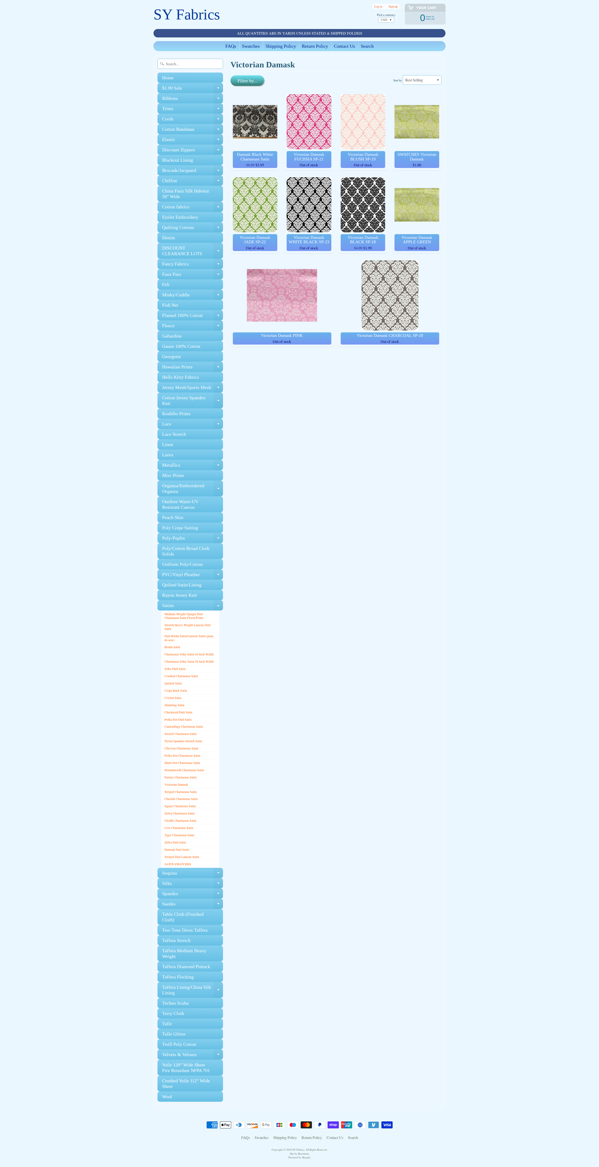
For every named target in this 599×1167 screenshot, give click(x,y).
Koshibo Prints (176, 413)
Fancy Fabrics (192, 265)
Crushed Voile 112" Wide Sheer (186, 1083)
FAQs (230, 46)
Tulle (167, 1023)
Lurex (167, 454)
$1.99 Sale (192, 89)
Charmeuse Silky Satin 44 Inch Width (189, 654)
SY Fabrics (186, 14)
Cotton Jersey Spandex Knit (192, 400)
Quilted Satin (173, 683)
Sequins (192, 874)
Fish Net (170, 305)
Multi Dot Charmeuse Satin (182, 763)
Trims (192, 110)
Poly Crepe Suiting (180, 527)
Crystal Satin (172, 698)
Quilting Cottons (192, 229)
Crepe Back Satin (175, 690)
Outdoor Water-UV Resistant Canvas (180, 504)
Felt (166, 284)
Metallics (192, 466)
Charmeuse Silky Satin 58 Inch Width (189, 661)
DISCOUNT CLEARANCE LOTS (192, 251)
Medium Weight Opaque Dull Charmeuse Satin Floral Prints (184, 616)
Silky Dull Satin (175, 669)
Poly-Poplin (192, 539)
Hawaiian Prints (192, 368)
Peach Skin (172, 517)
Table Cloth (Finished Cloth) (183, 917)
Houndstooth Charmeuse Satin (184, 770)
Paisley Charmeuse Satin (180, 777)
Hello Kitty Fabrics (180, 377)
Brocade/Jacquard (192, 171)
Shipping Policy (281, 46)
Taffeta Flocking (178, 976)
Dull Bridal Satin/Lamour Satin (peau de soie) (188, 638)
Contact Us (344, 46)
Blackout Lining (177, 160)
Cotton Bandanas (192, 130)
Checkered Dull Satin (178, 712)
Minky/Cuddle (192, 296)
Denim (168, 237)
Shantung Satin (174, 705)
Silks (192, 884)
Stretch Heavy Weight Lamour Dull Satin (187, 627)
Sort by (397, 80)
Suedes (192, 905)
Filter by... (247, 80)
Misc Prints (173, 475)
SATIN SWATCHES (177, 864)
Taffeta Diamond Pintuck (186, 966)
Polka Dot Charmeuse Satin (182, 755)
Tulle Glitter (174, 1033)
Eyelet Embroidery (180, 217)
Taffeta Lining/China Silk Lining (192, 990)
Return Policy (315, 46)
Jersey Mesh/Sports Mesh (192, 389)
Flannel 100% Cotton (192, 316)
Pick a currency (386, 15)
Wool (167, 1096)
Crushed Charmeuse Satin (181, 676)
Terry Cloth (173, 1013)
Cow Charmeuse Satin (178, 828)
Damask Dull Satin (176, 849)
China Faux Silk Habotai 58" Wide (185, 193)
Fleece (192, 327)
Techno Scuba (175, 1003)
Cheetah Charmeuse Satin (181, 799)
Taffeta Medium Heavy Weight (184, 953)
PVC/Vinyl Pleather (192, 576)
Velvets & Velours (192, 1056)
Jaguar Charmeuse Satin (180, 806)
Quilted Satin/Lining (181, 584)
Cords (192, 120)
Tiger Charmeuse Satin (179, 835)
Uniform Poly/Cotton (182, 564)
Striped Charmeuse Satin (180, 792)
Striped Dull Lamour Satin (181, 857)
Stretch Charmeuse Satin (180, 734)
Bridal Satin (172, 647)
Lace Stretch (174, 434)
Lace (192, 425)
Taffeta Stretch (176, 940)
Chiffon (192, 182)
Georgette (171, 356)
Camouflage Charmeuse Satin (183, 726)
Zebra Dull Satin (175, 842)
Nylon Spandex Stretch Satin (183, 741)
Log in (378, 6)
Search (367, 46)
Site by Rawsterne (299, 1153)
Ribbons (192, 99)
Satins (192, 607)
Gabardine (172, 335)
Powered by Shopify (300, 1157)
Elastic (192, 141)
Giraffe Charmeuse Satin (180, 820)
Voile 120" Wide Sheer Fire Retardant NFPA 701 (186, 1067)
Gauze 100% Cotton (181, 346)
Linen (167, 444)
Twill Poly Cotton (179, 1044)
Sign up (393, 6)
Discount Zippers (192, 151)
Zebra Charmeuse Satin (179, 813)
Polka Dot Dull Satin (178, 719)
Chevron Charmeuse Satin (181, 748)
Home (168, 77)
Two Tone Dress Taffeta (185, 930)
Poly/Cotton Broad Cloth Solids (185, 551)
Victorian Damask (176, 784)
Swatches (251, 46)
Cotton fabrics (192, 208)
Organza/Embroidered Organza (192, 488)
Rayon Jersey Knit (179, 595)
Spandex (192, 895)
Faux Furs (192, 275)
